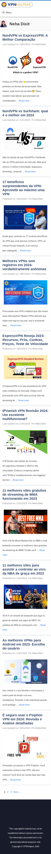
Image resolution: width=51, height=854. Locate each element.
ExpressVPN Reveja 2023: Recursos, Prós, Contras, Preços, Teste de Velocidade (25, 340)
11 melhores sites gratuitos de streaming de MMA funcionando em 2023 (24, 494)
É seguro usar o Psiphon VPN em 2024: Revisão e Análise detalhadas (22, 719)
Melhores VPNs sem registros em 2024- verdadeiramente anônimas (24, 265)
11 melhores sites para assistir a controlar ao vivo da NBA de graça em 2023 (24, 569)
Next (17, 792)
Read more (24, 101)
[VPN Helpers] (17, 5)
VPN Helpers (42, 4)
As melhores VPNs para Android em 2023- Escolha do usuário (23, 644)
